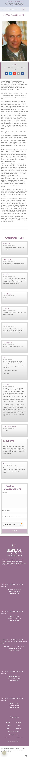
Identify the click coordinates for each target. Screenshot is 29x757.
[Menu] (23, 9)
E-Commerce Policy (13, 741)
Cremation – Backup (13, 732)
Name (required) (6, 510)
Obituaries (18, 728)
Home (8, 722)
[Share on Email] (14, 73)
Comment (4, 492)
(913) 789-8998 (15, 650)
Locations (18, 722)
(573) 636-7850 (15, 620)
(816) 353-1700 (15, 593)
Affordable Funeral (13, 735)
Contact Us (19, 738)
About (18, 725)
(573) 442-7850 (19, 4)
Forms (9, 725)
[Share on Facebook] (6, 73)
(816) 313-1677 (20, 3)
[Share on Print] (18, 73)
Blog (7, 728)
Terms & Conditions (20, 750)
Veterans (7, 738)
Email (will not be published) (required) (11, 516)
